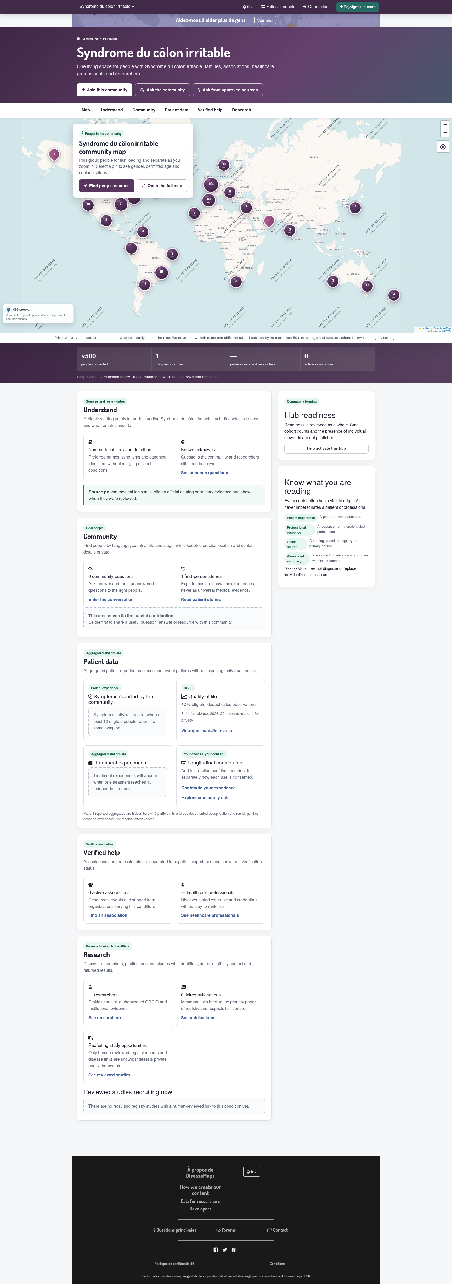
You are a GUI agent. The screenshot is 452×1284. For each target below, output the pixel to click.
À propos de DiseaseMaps (200, 1172)
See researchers (104, 1017)
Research (241, 110)
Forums (228, 1230)
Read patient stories (201, 599)
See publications (197, 1017)
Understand (111, 110)
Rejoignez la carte (359, 6)
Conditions (277, 1263)
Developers (200, 1209)
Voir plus (265, 20)
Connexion (318, 6)
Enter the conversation (111, 599)
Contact (280, 1230)
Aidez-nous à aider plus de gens (211, 19)
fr (252, 1171)
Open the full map (165, 185)
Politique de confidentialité (174, 1263)
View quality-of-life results (206, 731)
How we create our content (200, 1189)
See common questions (204, 473)
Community (143, 110)
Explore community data (205, 797)
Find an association (107, 915)
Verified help (210, 110)
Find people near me (109, 185)
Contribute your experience (208, 788)
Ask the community (165, 90)
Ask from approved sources (230, 90)
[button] (105, 6)
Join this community (107, 90)
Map (86, 110)
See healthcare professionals (210, 915)
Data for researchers (200, 1201)
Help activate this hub (326, 448)
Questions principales (175, 1230)
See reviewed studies (109, 1075)
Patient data (176, 110)
